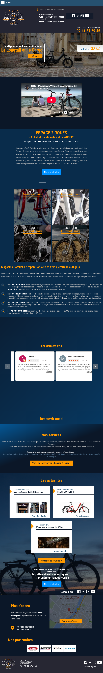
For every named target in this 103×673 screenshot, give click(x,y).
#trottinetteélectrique (34, 454)
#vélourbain (56, 454)
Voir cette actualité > (39, 516)
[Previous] (7, 366)
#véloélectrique (12, 454)
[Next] (95, 366)
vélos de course (17, 302)
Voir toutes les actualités (50, 561)
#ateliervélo (84, 454)
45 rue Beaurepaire (52, 10)
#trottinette (23, 454)
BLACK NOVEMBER (65, 492)
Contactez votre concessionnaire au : (88, 29)
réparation (12, 289)
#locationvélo (66, 454)
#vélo (5, 454)
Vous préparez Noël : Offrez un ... (29, 492)
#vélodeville (75, 454)
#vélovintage (47, 454)
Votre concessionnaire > (51, 463)
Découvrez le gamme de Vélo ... (50, 527)
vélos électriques (19, 310)
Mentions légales (90, 667)
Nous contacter (51, 172)
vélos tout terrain (18, 284)
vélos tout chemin (18, 293)
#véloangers (51, 457)
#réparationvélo (94, 454)
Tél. (28, 666)
